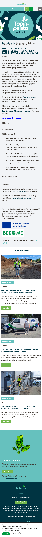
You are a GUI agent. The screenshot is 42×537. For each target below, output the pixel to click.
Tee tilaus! (8, 471)
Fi (26, 9)
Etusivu (4, 43)
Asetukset (16, 533)
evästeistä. (31, 516)
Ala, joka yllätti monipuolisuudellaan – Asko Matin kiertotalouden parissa (19, 350)
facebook (37, 240)
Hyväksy (6, 533)
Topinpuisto (21, 3)
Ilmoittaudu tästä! (11, 118)
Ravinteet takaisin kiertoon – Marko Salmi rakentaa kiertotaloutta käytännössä (19, 291)
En (31, 9)
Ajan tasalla (11, 43)
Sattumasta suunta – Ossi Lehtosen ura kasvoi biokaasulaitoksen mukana (18, 407)
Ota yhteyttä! (21, 502)
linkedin (7, 243)
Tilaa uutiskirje (11, 9)
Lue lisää (5, 308)
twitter (3, 243)
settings (16, 530)
